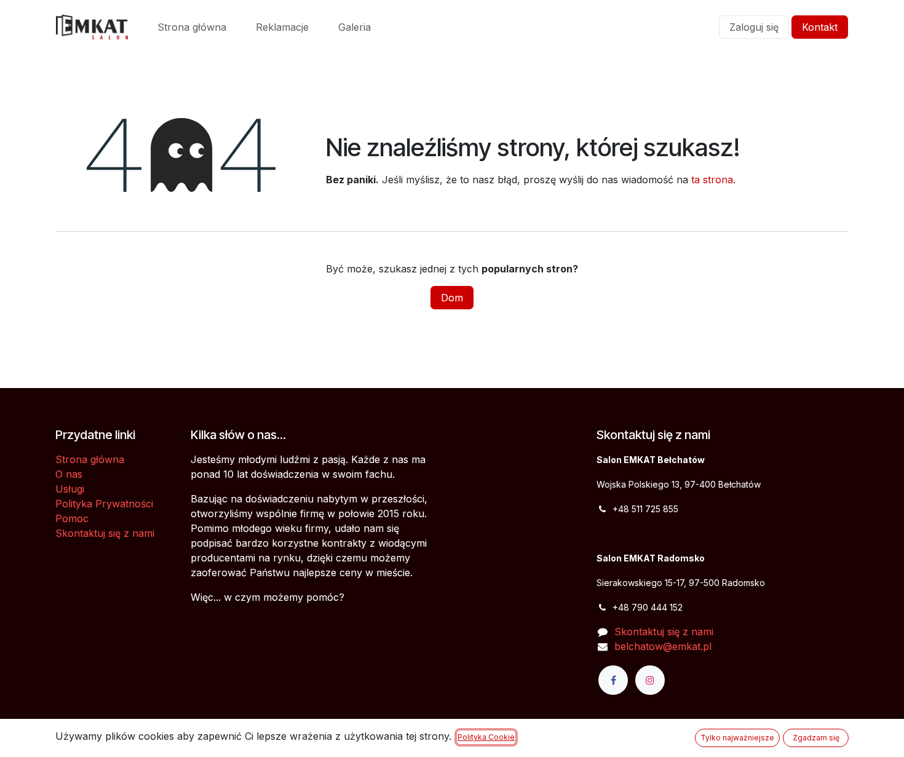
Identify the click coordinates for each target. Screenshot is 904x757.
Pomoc (72, 518)
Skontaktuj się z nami (104, 533)
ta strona (712, 179)
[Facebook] (613, 680)
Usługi (69, 489)
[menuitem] (192, 27)
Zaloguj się (754, 27)
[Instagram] (650, 680)
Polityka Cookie (486, 737)
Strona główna (89, 459)
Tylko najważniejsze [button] (737, 737)
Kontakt (820, 27)
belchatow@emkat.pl (663, 646)
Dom (452, 297)
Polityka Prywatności (104, 503)
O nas (68, 474)
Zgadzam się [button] (816, 737)
